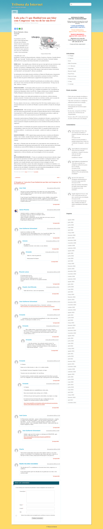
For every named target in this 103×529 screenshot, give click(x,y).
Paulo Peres (71, 73)
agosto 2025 (71, 250)
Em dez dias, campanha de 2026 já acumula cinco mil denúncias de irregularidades (77, 112)
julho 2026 (70, 222)
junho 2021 (71, 356)
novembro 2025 (72, 243)
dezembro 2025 (72, 240)
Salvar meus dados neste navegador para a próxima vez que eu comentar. (38, 515)
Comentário (23, 491)
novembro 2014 (72, 402)
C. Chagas (70, 55)
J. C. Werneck (71, 66)
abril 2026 (70, 230)
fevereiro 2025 (71, 266)
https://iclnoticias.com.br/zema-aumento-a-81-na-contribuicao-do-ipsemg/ (37, 306)
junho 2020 (71, 379)
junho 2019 (71, 387)
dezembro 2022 (72, 330)
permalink (36, 171)
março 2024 (71, 294)
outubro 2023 (71, 307)
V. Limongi (70, 84)
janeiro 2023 (71, 328)
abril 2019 (70, 392)
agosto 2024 (71, 281)
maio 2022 (70, 343)
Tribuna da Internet (27, 4)
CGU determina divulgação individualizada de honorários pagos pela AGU (77, 106)
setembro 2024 (72, 279)
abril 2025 (70, 261)
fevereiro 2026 (71, 235)
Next (59, 177)
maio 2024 (70, 289)
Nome (21, 505)
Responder (57, 204)
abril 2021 (70, 358)
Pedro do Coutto (72, 76)
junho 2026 (71, 225)
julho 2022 (70, 338)
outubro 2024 (71, 276)
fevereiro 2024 (71, 297)
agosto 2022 (71, 335)
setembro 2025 (72, 248)
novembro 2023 (72, 304)
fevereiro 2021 (71, 361)
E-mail (21, 508)
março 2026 (71, 232)
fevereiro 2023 (71, 325)
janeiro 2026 (71, 237)
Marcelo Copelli (72, 71)
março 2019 (71, 395)
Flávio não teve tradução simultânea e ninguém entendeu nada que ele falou (80, 152)
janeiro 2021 (71, 364)
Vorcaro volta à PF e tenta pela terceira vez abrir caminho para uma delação (80, 195)
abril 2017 (70, 400)
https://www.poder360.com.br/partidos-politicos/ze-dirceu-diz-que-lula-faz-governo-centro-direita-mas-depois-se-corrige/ (41, 404)
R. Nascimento (71, 79)
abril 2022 (70, 346)
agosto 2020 (71, 374)
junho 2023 (71, 317)
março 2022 (71, 348)
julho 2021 (70, 353)
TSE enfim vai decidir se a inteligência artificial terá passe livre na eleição (79, 165)
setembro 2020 (72, 371)
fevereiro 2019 (71, 397)
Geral (26, 171)
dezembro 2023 (72, 302)
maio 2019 (70, 389)
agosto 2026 (71, 219)
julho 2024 (70, 284)
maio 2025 (70, 258)
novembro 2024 (72, 273)
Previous (17, 177)
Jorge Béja (70, 68)
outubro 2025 (71, 245)
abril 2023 (70, 320)
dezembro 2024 (72, 271)
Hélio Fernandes (72, 63)
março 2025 (71, 263)
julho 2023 (70, 315)
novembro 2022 (72, 333)
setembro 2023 (72, 310)
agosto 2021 (71, 351)
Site (20, 512)
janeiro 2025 (71, 268)
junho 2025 (71, 255)
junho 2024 (71, 286)
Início (14, 11)
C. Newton (70, 58)
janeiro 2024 (71, 299)
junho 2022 (71, 340)
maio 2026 (70, 227)
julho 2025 (70, 253)
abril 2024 (70, 292)
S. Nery (70, 81)
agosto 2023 (71, 312)
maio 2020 (70, 382)
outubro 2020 (71, 369)
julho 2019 (70, 384)
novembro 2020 (72, 366)
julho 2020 (70, 376)
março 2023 (71, 322)
